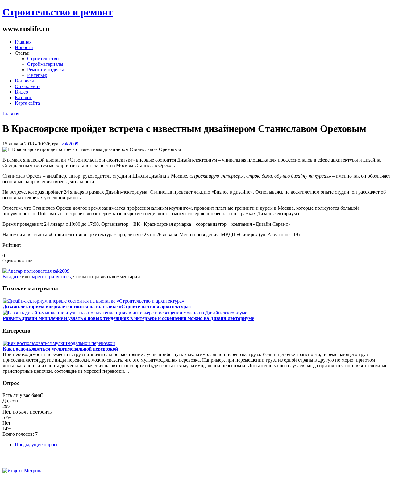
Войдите (11, 276)
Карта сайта (27, 103)
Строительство (43, 58)
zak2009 (70, 143)
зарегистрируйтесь (51, 276)
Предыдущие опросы (37, 444)
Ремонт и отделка (45, 69)
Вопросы (24, 80)
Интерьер (37, 75)
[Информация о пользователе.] (35, 271)
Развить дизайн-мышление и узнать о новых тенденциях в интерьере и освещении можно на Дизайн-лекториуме (128, 318)
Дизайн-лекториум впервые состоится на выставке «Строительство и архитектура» (97, 306)
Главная (23, 41)
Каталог (23, 97)
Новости (24, 47)
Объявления (27, 86)
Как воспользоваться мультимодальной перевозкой (60, 348)
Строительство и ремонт (57, 12)
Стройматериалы (45, 64)
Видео (21, 92)
